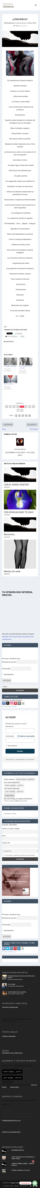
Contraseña (6, 668)
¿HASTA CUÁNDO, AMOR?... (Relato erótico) (23, 1164)
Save (22, 406)
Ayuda (17, 1186)
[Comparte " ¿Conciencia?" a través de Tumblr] (18, 406)
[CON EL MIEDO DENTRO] (20, 474)
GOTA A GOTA (8, 384)
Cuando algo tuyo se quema (17, 992)
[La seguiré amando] (10, 361)
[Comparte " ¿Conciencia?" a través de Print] (22, 410)
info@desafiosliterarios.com (11, 1120)
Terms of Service (9, 801)
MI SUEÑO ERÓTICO (18, 1150)
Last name (11, 788)
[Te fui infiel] (4, 985)
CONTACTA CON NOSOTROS (11, 1132)
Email (3, 836)
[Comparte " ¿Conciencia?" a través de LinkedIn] (26, 406)
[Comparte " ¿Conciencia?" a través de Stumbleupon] (33, 406)
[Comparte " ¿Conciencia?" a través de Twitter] (10, 406)
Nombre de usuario (9, 662)
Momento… (10, 534)
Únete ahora (10, 759)
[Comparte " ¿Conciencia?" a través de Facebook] (6, 406)
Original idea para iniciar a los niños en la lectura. (21, 976)
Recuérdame (9, 674)
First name (12, 782)
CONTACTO (24, 1186)
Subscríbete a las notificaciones (12, 1053)
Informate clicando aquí (10, 1007)
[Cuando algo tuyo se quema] (4, 993)
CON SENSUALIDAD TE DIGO (18, 512)
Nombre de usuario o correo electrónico (15, 725)
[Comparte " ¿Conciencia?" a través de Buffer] (30, 406)
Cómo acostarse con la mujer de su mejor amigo (23, 1157)
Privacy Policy (22, 801)
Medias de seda (12, 571)
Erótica (16, 26)
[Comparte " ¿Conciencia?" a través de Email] (18, 410)
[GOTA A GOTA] (10, 379)
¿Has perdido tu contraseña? (25, 759)
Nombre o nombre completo (11, 828)
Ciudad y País (6, 843)
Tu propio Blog (8, 1186)
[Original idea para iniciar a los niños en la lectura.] (4, 977)
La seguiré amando (10, 366)
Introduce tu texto (10, 813)
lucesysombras (20, 23)
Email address (9, 779)
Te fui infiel (11, 984)
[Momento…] (20, 524)
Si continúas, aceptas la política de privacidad (20, 855)
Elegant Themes (15, 1182)
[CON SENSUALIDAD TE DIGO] (25, 361)
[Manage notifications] (33, 1161)
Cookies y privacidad (8, 1036)
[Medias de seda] (20, 554)
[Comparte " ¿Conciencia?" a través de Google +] (14, 406)
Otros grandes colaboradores (16, 986)
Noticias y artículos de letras (15, 979)
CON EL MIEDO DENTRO (16, 484)
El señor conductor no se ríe (21, 1170)
